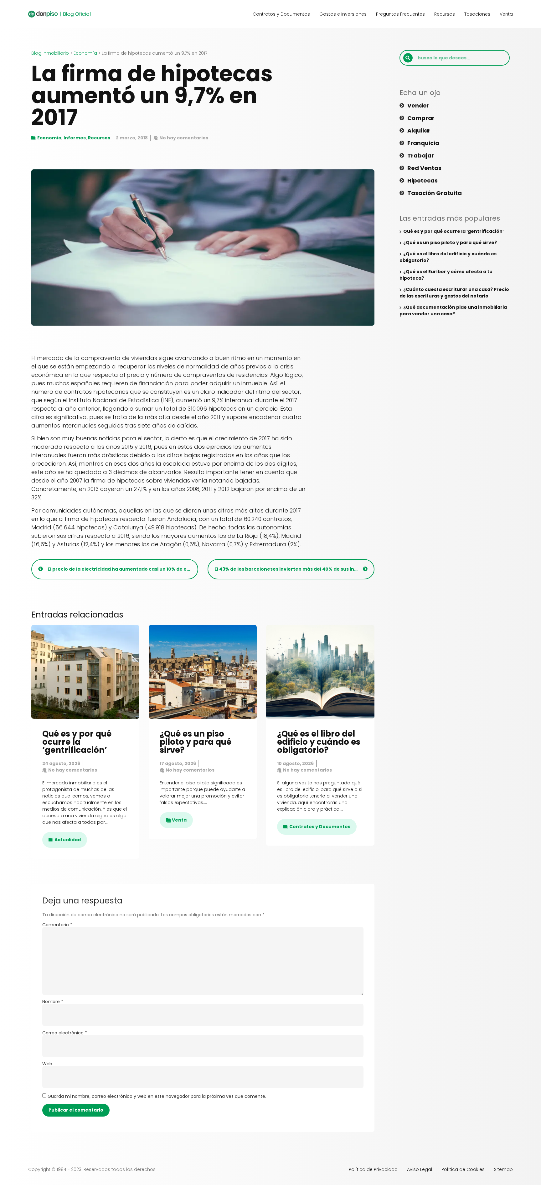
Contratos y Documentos (281, 14)
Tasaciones (477, 14)
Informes (75, 138)
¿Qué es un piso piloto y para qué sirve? (195, 742)
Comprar (421, 118)
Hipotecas (422, 181)
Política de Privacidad (373, 1169)
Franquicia (423, 143)
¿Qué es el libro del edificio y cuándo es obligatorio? (318, 742)
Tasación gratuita (434, 193)
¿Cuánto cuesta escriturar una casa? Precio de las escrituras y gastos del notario (454, 292)
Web (47, 1064)
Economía (85, 53)
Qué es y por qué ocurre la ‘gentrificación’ (76, 742)
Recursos (444, 14)
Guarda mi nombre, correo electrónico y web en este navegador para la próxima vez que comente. (157, 1096)
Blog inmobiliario (50, 53)
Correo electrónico (64, 1033)
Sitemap (503, 1169)
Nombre (52, 1001)
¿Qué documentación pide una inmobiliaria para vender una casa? (453, 310)
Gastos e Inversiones (343, 14)
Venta (506, 14)
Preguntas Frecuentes (400, 14)
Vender (418, 105)
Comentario (57, 924)
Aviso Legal (419, 1169)
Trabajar (420, 155)
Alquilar (418, 131)
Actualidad (67, 840)
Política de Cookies (463, 1169)
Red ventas (424, 168)
